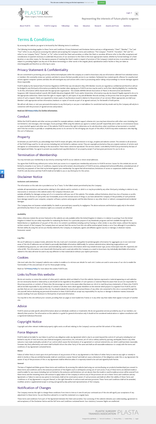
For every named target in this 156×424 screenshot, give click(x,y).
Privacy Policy (33, 110)
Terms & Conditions (105, 419)
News (76, 26)
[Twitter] (2, 172)
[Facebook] (2, 176)
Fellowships (66, 26)
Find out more (89, 2)
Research (98, 26)
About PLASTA (25, 26)
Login (128, 13)
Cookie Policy (128, 419)
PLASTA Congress (50, 26)
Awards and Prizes (112, 26)
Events (37, 26)
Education (86, 26)
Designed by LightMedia (89, 419)
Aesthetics (127, 26)
